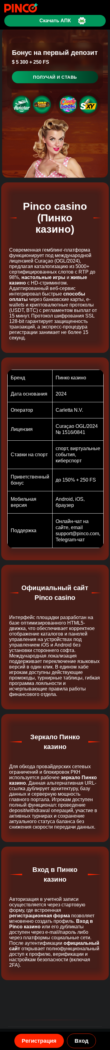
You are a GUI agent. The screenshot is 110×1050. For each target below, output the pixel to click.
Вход (81, 1041)
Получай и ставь (55, 77)
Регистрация (39, 1041)
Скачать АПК (55, 20)
